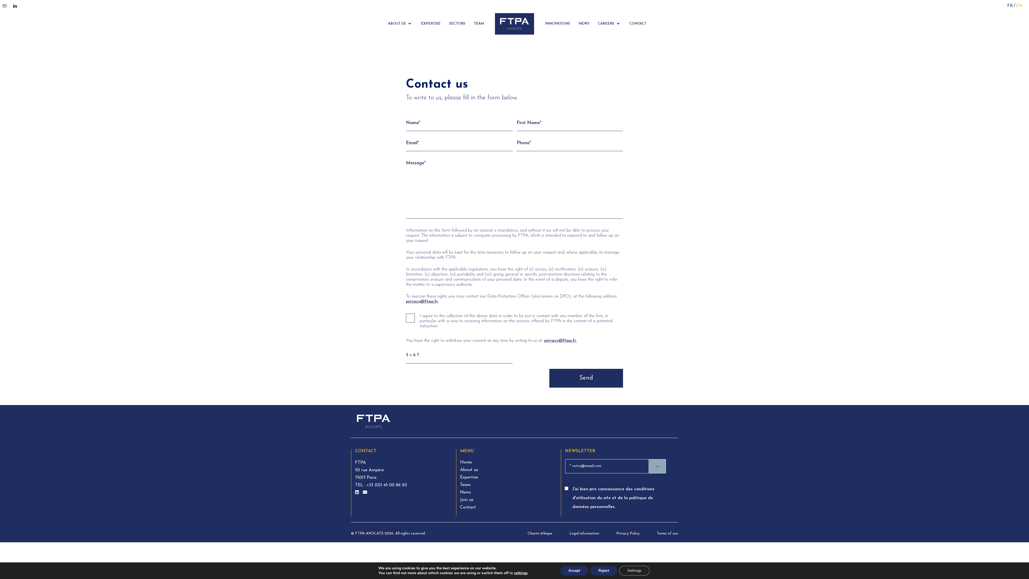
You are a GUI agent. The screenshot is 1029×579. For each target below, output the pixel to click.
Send (586, 378)
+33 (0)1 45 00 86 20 (386, 485)
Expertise (469, 477)
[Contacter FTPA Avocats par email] (365, 493)
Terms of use (667, 534)
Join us (466, 500)
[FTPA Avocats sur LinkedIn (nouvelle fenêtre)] (357, 493)
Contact (468, 507)
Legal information (584, 534)
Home (466, 462)
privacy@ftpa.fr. (422, 301)
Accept (574, 570)
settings (521, 573)
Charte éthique (540, 534)
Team (465, 485)
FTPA (360, 463)
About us (469, 470)
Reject (603, 570)
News (465, 492)
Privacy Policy (628, 534)
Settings (634, 570)
